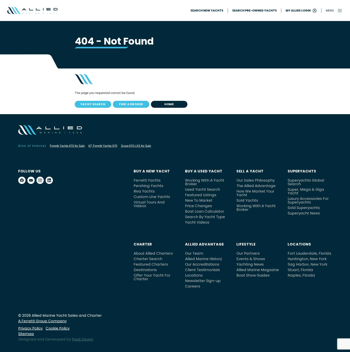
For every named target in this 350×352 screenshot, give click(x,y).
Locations (194, 275)
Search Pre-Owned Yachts (254, 10)
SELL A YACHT (250, 171)
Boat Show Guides (253, 275)
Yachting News (250, 264)
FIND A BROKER (131, 104)
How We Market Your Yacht (255, 193)
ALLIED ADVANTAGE (204, 244)
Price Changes (198, 205)
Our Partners (248, 253)
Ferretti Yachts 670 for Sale (67, 145)
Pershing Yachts (148, 185)
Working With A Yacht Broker (204, 182)
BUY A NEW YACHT (152, 171)
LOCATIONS (299, 244)
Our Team (194, 253)
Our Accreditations (202, 264)
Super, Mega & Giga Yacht (306, 191)
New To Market (198, 200)
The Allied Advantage (256, 185)
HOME (169, 104)
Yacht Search (93, 104)
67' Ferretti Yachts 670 (102, 145)
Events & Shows (250, 258)
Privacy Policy (30, 328)
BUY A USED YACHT (203, 171)
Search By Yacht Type (205, 216)
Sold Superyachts (304, 207)
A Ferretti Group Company (42, 321)
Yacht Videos (197, 222)
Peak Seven (82, 339)
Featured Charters (151, 264)
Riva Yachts (144, 191)
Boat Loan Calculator (204, 211)
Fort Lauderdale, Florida (309, 253)
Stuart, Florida (300, 269)
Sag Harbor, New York (307, 264)
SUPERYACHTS (302, 171)
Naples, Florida (301, 275)
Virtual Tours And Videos (149, 204)
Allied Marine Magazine (257, 269)
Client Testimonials (202, 269)
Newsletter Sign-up (203, 280)
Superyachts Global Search (306, 182)
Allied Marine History (203, 258)
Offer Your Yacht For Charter (152, 277)
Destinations (145, 269)
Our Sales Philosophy (255, 180)
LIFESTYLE (246, 244)
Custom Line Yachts (152, 196)
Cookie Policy (58, 328)
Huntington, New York (307, 258)
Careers (192, 286)
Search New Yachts (206, 10)
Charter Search (148, 258)
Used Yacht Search (202, 189)
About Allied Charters (153, 253)
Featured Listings (200, 194)
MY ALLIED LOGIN (298, 10)
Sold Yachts (247, 200)
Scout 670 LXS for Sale (136, 145)
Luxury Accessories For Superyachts (308, 200)
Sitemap (26, 333)
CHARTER (143, 244)
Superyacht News (304, 213)
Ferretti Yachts (147, 180)
